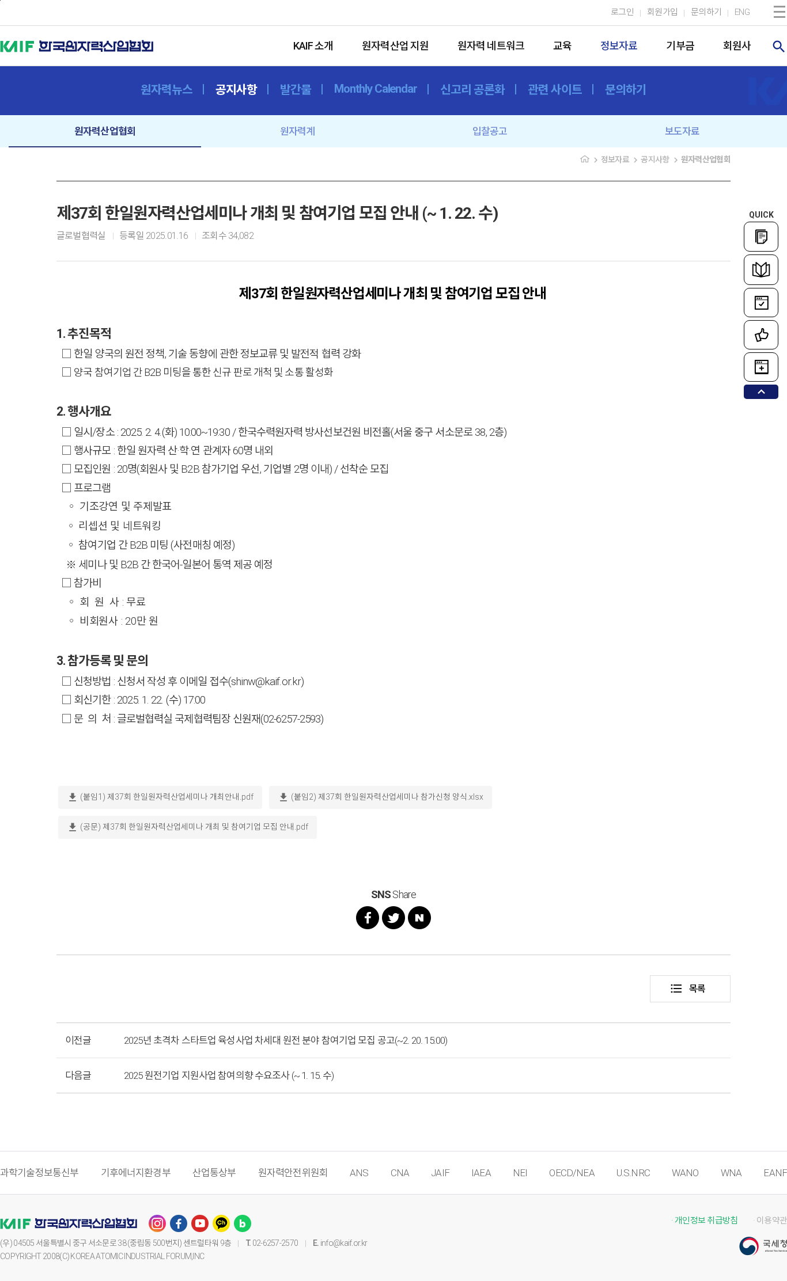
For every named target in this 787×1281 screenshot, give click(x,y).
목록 (687, 988)
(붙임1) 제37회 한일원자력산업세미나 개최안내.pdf (160, 797)
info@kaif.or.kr (344, 1243)
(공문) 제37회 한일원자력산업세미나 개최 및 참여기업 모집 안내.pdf (187, 827)
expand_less (761, 392)
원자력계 (297, 131)
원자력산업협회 (104, 131)
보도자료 (682, 131)
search (779, 47)
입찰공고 (490, 131)
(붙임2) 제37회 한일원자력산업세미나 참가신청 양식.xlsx (380, 797)
